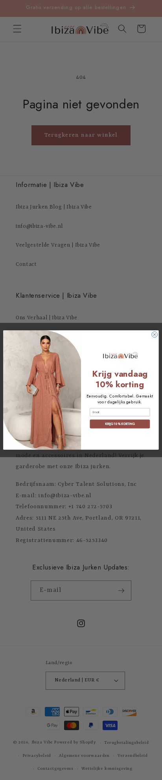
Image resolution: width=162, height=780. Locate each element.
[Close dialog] (155, 334)
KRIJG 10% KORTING (119, 424)
